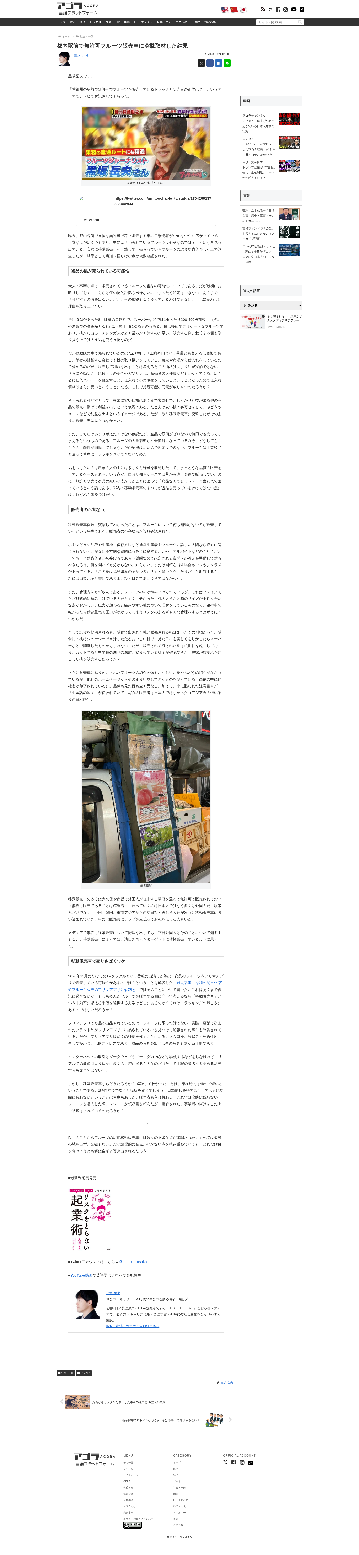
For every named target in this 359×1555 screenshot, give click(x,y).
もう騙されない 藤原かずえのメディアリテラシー (284, 318)
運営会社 (128, 1493)
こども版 (178, 1525)
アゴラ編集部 (276, 327)
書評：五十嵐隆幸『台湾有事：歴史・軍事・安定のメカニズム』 (258, 215)
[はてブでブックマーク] (218, 63)
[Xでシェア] (201, 63)
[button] (300, 22)
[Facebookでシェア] (210, 63)
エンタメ (147, 22)
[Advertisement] (159, 9)
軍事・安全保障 (252, 162)
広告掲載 (128, 1500)
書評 (197, 22)
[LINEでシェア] (227, 63)
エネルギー (183, 22)
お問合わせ (129, 1506)
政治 (73, 22)
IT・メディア (180, 1500)
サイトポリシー (132, 1475)
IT (135, 22)
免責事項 (128, 1512)
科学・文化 (164, 22)
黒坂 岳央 (82, 56)
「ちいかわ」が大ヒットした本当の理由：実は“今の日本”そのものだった (258, 149)
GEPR (126, 1481)
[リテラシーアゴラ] (252, 322)
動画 (246, 101)
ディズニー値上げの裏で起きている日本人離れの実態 (258, 126)
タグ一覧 (128, 1468)
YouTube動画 (81, 1275)
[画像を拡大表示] (146, 796)
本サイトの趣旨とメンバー (138, 1518)
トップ (61, 22)
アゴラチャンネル (254, 115)
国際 (127, 22)
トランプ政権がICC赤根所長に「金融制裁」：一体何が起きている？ (259, 172)
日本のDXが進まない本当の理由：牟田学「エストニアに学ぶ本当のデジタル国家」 (258, 254)
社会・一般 (113, 22)
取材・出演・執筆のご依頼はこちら (132, 1326)
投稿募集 (210, 22)
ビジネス (95, 22)
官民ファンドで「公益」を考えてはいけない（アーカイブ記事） (258, 233)
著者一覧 (128, 1462)
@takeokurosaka (133, 1262)
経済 (83, 22)
